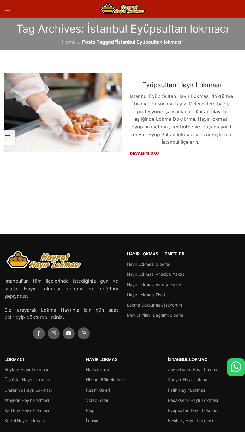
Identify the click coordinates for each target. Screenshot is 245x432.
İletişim (92, 420)
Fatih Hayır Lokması (187, 390)
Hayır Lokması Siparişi (148, 263)
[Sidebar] (7, 137)
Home (69, 42)
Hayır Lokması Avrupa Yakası (155, 284)
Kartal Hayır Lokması (24, 420)
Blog (90, 410)
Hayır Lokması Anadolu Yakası (156, 274)
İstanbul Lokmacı (188, 359)
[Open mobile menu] (7, 9)
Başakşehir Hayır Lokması (193, 400)
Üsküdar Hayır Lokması (27, 379)
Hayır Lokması (102, 359)
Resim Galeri (98, 390)
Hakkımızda (97, 369)
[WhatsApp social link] (84, 333)
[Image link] (43, 260)
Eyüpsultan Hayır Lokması (181, 85)
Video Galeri (97, 400)
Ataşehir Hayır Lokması (26, 400)
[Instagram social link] (54, 333)
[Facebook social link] (39, 333)
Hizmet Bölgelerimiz (105, 379)
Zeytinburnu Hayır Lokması (194, 369)
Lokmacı (14, 359)
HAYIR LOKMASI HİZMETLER (155, 253)
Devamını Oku (144, 153)
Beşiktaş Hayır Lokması (190, 420)
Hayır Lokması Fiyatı (146, 294)
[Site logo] (122, 8)
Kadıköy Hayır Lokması (26, 410)
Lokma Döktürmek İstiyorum (154, 304)
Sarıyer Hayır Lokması (189, 379)
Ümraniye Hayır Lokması (28, 390)
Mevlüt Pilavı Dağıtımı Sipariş (155, 315)
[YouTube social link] (69, 333)
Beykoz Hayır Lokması (26, 369)
